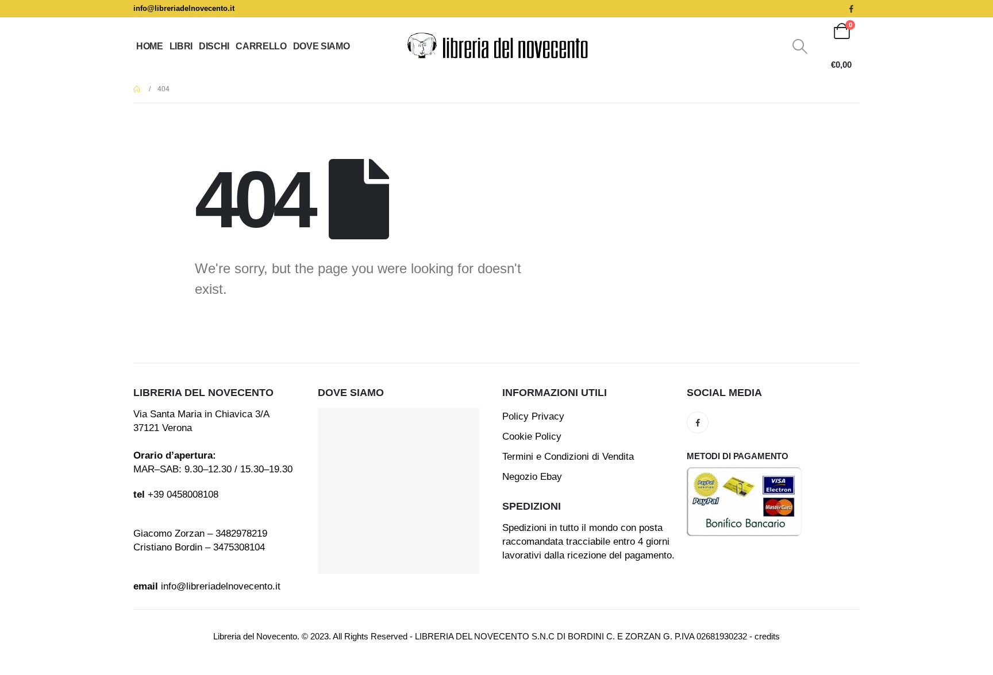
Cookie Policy (531, 436)
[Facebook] (851, 9)
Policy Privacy (533, 416)
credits (767, 636)
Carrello (261, 46)
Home (149, 46)
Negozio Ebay (532, 476)
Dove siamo (321, 46)
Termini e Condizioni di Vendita (568, 456)
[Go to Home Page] (137, 89)
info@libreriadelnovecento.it (183, 8)
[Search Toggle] (800, 46)
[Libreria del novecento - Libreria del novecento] (496, 46)
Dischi (214, 46)
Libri (181, 46)
